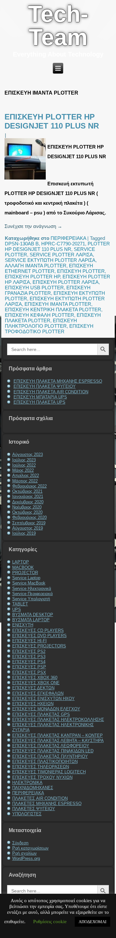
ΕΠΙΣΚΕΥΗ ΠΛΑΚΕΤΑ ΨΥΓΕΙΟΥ (45, 386)
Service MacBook (28, 583)
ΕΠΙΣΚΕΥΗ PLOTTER (81, 271)
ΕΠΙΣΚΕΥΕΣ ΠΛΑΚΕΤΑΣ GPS (41, 714)
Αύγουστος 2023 (27, 454)
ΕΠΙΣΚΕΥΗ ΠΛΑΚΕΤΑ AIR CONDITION (51, 391)
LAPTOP (20, 562)
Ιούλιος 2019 (24, 533)
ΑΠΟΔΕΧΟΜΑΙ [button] (92, 921)
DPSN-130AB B (22, 243)
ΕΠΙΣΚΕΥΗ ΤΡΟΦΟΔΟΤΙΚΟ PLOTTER (49, 328)
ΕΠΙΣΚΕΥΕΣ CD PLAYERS (38, 630)
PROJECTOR (25, 572)
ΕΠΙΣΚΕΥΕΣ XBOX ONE (36, 682)
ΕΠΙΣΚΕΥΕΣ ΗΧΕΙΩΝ (32, 703)
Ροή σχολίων (24, 853)
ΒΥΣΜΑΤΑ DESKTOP (32, 614)
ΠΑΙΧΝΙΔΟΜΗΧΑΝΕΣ (32, 787)
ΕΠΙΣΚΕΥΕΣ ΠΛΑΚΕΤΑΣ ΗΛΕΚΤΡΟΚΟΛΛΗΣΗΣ (58, 719)
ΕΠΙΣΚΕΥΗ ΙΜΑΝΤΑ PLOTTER (57, 304)
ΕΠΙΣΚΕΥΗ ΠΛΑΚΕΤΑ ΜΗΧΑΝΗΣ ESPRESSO (58, 381)
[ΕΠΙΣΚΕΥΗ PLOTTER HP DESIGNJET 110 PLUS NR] (26, 179)
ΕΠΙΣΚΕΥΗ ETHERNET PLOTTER (49, 268)
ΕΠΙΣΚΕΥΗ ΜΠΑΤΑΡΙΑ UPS (40, 397)
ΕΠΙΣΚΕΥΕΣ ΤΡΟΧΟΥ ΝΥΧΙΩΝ (42, 777)
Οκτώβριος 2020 (27, 512)
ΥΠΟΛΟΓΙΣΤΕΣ (27, 813)
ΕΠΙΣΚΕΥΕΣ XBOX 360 (34, 677)
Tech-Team (58, 25)
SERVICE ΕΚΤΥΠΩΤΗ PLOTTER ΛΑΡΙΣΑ (50, 260)
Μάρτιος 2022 (25, 481)
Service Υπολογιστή (31, 598)
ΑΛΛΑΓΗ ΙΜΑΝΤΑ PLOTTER (35, 265)
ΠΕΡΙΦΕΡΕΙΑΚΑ (68, 238)
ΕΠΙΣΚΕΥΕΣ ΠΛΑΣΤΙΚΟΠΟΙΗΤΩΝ (45, 761)
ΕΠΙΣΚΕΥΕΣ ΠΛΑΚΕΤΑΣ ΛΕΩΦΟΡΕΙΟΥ (50, 745)
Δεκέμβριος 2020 (28, 502)
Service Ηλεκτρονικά (31, 588)
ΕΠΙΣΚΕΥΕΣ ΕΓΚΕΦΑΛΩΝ (37, 693)
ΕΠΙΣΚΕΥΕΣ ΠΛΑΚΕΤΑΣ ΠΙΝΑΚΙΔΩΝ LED (52, 750)
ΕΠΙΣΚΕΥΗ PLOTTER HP (32, 276)
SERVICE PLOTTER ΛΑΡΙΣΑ (61, 254)
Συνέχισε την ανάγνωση (33, 226)
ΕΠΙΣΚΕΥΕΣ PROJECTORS (39, 646)
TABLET (20, 604)
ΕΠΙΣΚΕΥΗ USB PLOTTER (34, 287)
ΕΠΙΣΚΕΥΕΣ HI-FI (29, 640)
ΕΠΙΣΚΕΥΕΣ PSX (29, 672)
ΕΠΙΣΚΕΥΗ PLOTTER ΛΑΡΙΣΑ (66, 282)
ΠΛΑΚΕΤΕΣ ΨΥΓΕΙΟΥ (33, 808)
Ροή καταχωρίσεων (30, 848)
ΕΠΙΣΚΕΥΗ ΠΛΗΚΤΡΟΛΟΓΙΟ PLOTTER (41, 323)
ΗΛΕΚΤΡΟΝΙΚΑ (27, 782)
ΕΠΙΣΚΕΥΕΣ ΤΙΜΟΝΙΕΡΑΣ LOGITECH (49, 771)
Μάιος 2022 (23, 470)
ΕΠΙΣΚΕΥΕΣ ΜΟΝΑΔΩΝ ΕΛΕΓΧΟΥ (46, 708)
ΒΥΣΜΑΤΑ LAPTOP (31, 619)
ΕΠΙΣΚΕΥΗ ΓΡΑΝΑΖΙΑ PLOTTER (48, 290)
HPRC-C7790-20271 (63, 243)
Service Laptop (26, 577)
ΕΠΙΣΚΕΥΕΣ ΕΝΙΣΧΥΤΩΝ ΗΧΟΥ (43, 698)
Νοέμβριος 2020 (27, 507)
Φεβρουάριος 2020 (29, 517)
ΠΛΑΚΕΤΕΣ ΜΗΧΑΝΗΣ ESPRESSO (47, 803)
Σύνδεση (20, 842)
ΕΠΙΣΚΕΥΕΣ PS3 (28, 656)
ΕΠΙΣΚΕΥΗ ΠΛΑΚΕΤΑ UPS (39, 402)
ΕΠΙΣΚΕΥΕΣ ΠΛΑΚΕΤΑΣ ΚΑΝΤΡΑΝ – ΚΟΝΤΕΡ (57, 735)
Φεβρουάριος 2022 (29, 486)
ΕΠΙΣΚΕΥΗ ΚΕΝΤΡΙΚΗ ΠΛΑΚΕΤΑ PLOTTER (53, 309)
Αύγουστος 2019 (27, 528)
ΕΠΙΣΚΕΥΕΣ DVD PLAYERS (39, 635)
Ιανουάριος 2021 (27, 496)
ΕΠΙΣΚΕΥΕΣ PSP (29, 667)
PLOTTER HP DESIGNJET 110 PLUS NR (57, 246)
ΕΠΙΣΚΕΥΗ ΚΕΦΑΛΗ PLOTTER (39, 315)
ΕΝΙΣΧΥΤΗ (22, 625)
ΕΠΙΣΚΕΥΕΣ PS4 (28, 661)
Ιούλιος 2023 (24, 460)
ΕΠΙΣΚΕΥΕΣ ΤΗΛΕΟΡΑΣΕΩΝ (40, 766)
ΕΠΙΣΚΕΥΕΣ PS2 (28, 651)
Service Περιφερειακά (32, 593)
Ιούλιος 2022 (24, 465)
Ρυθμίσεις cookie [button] (50, 921)
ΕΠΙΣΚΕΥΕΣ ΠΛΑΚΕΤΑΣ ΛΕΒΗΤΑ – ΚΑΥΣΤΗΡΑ (58, 740)
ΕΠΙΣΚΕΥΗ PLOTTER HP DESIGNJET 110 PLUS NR (52, 121)
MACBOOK (23, 567)
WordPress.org (26, 858)
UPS (16, 609)
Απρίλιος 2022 (25, 475)
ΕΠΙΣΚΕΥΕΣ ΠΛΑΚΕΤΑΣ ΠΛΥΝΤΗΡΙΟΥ (50, 756)
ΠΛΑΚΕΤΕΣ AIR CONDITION (40, 798)
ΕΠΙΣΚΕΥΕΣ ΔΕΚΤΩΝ (33, 687)
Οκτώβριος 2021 (27, 491)
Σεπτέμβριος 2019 (28, 523)
